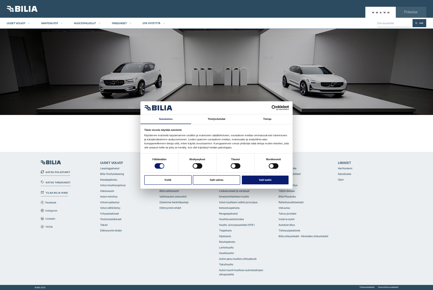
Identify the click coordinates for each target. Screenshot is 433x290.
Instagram (51, 210)
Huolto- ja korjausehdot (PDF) (237, 225)
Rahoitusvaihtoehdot (291, 202)
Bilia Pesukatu (287, 196)
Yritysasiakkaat (109, 213)
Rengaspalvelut (228, 213)
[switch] (197, 166)
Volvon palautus (109, 202)
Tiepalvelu (225, 230)
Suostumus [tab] (166, 118)
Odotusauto (107, 191)
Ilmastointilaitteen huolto (234, 196)
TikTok (49, 226)
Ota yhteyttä (151, 23)
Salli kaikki (265, 179)
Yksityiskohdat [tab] (216, 118)
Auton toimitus (109, 196)
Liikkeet (344, 162)
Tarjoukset (119, 23)
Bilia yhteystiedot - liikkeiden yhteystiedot (303, 236)
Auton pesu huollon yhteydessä (237, 258)
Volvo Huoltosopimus (113, 185)
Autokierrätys (287, 225)
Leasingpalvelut (109, 168)
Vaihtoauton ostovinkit (173, 196)
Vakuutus (284, 207)
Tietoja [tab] (267, 118)
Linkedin (50, 218)
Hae (421, 23)
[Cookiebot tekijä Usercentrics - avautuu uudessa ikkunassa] (274, 107)
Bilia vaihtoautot (169, 191)
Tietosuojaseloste (289, 230)
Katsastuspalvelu (229, 207)
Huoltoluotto (226, 253)
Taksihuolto (226, 264)
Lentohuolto (226, 247)
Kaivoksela (344, 174)
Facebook (50, 202)
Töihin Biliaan (287, 191)
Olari (341, 179)
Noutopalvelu (227, 241)
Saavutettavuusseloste (388, 287)
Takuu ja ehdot (287, 213)
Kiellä (168, 179)
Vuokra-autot (286, 219)
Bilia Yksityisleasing (112, 174)
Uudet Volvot (16, 23)
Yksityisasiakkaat (110, 219)
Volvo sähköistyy (110, 207)
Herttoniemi (345, 168)
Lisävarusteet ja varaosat (234, 191)
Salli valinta (216, 179)
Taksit (104, 225)
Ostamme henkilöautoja (173, 202)
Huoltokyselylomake (231, 219)
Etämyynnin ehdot (111, 230)
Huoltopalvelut (85, 23)
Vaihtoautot (49, 23)
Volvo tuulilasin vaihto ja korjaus (238, 202)
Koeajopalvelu (108, 179)
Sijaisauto (225, 236)
